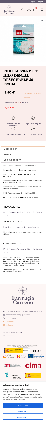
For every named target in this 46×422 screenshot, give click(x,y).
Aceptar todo (23, 405)
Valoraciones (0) (13, 160)
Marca (7, 154)
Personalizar (23, 411)
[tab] (23, 149)
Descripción (10, 149)
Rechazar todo (23, 417)
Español (41, 2)
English (32, 2)
